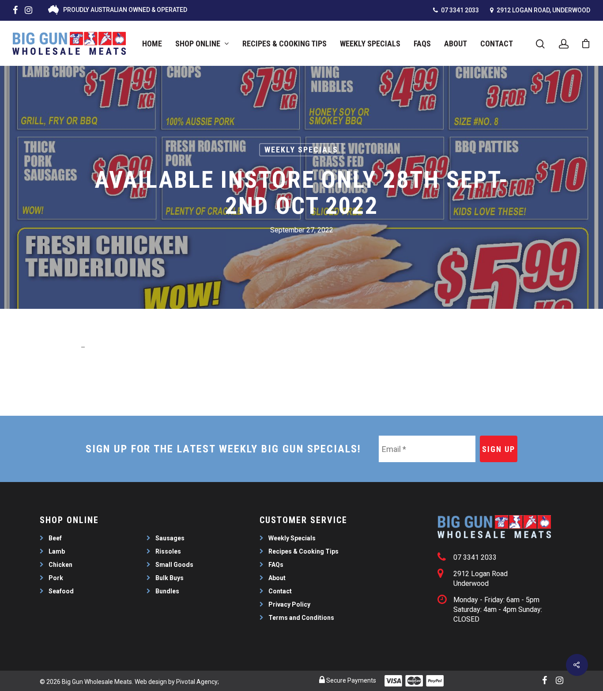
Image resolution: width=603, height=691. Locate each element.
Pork (56, 577)
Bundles (167, 591)
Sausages (170, 538)
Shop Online (197, 43)
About (455, 43)
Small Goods (174, 564)
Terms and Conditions (301, 617)
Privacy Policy (289, 604)
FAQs (422, 43)
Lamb (57, 551)
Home (152, 43)
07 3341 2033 (459, 10)
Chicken (60, 564)
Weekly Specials (370, 43)
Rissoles (168, 551)
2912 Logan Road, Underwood (542, 10)
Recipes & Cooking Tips (284, 43)
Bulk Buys (169, 577)
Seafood (61, 591)
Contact (496, 43)
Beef (55, 538)
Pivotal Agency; (197, 681)
